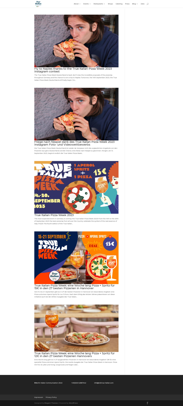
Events (86, 4)
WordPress (73, 403)
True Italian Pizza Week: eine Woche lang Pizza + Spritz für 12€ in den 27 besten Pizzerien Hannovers (74, 355)
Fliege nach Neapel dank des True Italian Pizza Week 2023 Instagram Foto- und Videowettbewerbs (74, 143)
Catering (119, 4)
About (76, 4)
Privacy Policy (51, 397)
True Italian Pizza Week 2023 (54, 215)
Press (127, 4)
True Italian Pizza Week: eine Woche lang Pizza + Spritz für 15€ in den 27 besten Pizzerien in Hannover (74, 287)
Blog (134, 4)
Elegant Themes (51, 403)
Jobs (142, 4)
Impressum (38, 397)
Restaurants (98, 4)
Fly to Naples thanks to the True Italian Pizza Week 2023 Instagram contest (73, 70)
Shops (110, 4)
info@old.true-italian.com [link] (103, 383)
